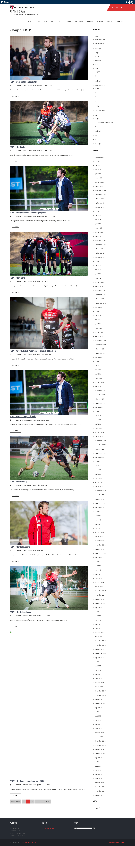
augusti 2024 (99, 257)
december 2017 (100, 591)
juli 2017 (97, 612)
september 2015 (100, 703)
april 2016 (98, 674)
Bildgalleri (98, 60)
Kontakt (120, 21)
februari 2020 (99, 482)
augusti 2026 (99, 157)
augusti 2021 (99, 407)
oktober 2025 (99, 199)
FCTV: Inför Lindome (19, 147)
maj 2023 (98, 320)
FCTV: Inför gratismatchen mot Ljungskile (28, 212)
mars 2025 (98, 228)
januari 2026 (99, 186)
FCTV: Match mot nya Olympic (23, 416)
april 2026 (98, 174)
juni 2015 (98, 716)
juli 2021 (97, 411)
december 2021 (100, 391)
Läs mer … (15, 96)
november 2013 (100, 791)
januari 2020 (99, 487)
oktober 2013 (99, 795)
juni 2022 (98, 366)
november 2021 (100, 395)
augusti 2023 (99, 307)
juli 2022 (97, 361)
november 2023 (100, 295)
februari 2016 (99, 683)
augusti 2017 (99, 607)
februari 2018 (99, 582)
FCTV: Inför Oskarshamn (20, 612)
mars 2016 (98, 678)
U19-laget (98, 143)
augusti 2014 (99, 758)
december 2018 (100, 541)
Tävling (97, 106)
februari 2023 (99, 332)
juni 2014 (98, 766)
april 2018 (98, 574)
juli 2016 (97, 662)
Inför (96, 68)
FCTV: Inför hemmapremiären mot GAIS (27, 781)
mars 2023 (98, 328)
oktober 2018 (99, 549)
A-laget (97, 72)
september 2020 (100, 453)
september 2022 (100, 353)
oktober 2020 (99, 449)
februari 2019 (99, 532)
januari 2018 (99, 587)
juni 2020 (98, 466)
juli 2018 (97, 562)
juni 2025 (98, 215)
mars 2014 (98, 778)
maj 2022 (98, 370)
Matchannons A (100, 39)
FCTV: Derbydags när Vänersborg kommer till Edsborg (33, 351)
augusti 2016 (99, 658)
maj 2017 (98, 620)
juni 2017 (98, 616)
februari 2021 (99, 432)
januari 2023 (99, 336)
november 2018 (100, 545)
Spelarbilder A (99, 43)
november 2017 (100, 595)
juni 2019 (98, 516)
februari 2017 (99, 632)
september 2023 (100, 303)
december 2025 (100, 190)
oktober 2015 (99, 699)
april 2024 (98, 274)
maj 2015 (98, 720)
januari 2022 (99, 386)
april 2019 (98, 524)
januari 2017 (99, 637)
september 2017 (100, 603)
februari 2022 (99, 382)
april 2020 (98, 474)
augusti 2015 (99, 708)
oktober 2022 (99, 349)
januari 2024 (99, 286)
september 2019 (100, 503)
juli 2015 (97, 712)
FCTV (96, 64)
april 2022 (98, 374)
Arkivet (110, 21)
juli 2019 (97, 512)
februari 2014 (99, 783)
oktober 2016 (99, 649)
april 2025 (98, 224)
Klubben (90, 21)
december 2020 (100, 441)
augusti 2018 (99, 557)
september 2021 (100, 403)
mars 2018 (98, 578)
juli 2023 (97, 311)
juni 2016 (98, 666)
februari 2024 (99, 282)
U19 (96, 76)
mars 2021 (98, 428)
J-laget (97, 53)
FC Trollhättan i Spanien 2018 (104, 123)
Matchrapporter (100, 85)
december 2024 (100, 240)
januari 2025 (99, 236)
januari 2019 (99, 537)
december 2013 (100, 787)
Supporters (98, 135)
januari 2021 (99, 436)
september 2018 (100, 553)
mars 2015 (98, 728)
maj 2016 (98, 670)
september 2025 (100, 203)
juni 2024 (98, 265)
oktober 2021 (99, 399)
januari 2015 (99, 737)
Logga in (97, 808)
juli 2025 (97, 211)
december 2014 (100, 741)
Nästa (47, 802)
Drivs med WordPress (28, 842)
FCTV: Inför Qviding (18, 481)
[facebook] (113, 7)
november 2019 (100, 495)
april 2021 (98, 424)
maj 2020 (98, 470)
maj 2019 (98, 520)
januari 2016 (99, 687)
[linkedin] (121, 7)
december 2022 (100, 341)
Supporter (79, 21)
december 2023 (100, 290)
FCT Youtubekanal (48, 828)
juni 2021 (98, 416)
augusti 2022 (99, 357)
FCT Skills (67, 21)
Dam (46, 21)
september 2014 (100, 753)
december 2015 (100, 691)
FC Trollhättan (17, 11)
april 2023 (98, 324)
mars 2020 (98, 478)
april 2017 (98, 624)
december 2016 (100, 641)
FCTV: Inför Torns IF (18, 278)
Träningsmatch (100, 110)
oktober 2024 (99, 249)
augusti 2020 (99, 457)
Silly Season (98, 102)
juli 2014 (97, 762)
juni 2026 (98, 165)
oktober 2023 (99, 299)
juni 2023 (98, 315)
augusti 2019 (99, 507)
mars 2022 (98, 378)
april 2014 (98, 774)
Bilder (97, 36)
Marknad (100, 21)
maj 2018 (98, 570)
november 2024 (100, 245)
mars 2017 (98, 628)
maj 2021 (98, 420)
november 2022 (100, 345)
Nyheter (97, 57)
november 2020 (100, 445)
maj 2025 (98, 220)
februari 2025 (99, 232)
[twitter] (117, 7)
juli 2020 (97, 461)
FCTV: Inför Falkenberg (20, 547)
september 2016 (100, 653)
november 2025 (100, 195)
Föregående (15, 802)
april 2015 (98, 724)
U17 (96, 93)
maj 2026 (98, 170)
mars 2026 (98, 178)
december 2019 (100, 491)
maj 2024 (98, 270)
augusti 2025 (99, 207)
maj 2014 (98, 770)
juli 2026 (97, 161)
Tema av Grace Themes (117, 842)
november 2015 (100, 695)
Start (30, 21)
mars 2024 (98, 278)
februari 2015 (99, 733)
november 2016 (100, 645)
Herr (38, 21)
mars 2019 (98, 528)
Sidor (96, 115)
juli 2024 (97, 261)
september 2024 (100, 253)
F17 (59, 21)
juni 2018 (98, 566)
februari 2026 (99, 182)
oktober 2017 (99, 599)
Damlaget (98, 48)
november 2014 (100, 745)
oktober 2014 (99, 749)
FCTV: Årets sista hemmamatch (23, 82)
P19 (52, 21)
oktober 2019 (99, 499)
